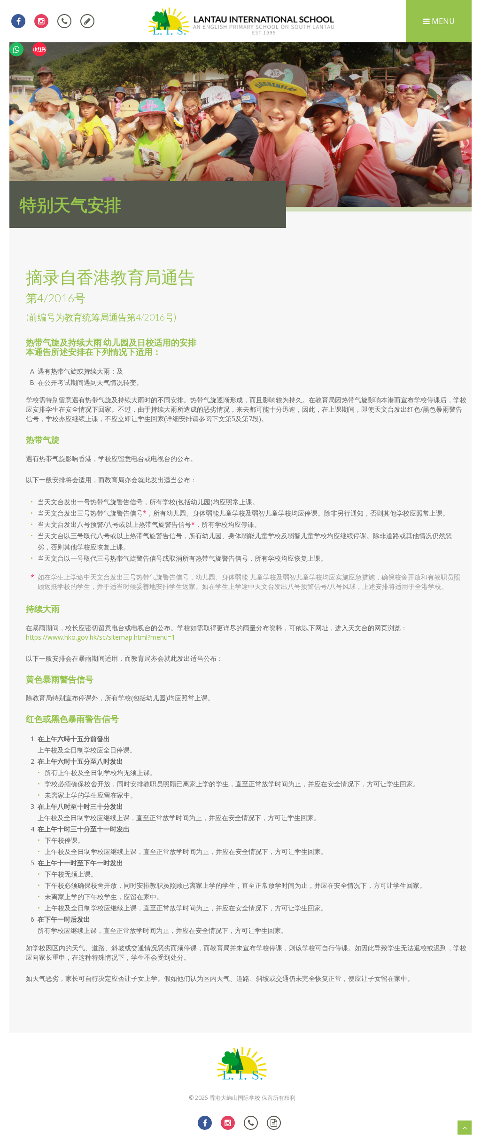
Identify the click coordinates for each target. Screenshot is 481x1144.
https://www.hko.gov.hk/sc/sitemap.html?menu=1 (100, 637)
